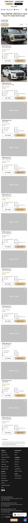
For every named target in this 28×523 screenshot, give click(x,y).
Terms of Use (18, 478)
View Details (8, 60)
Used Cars (3, 478)
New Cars (3, 473)
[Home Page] (14, 1)
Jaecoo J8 (3, 464)
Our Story (17, 466)
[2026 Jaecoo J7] (14, 147)
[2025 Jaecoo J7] (14, 36)
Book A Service (18, 4)
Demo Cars (3, 475)
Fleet (2, 487)
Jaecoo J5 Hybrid (5, 457)
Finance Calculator (5, 485)
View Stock (9, 4)
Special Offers (4, 480)
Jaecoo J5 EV (4, 454)
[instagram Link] (4, 490)
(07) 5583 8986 (7, 499)
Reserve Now (20, 60)
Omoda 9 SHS (4, 469)
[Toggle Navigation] (26, 9)
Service (16, 452)
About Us (17, 461)
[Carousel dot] (13, 43)
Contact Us (17, 459)
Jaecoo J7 (3, 459)
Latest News (17, 468)
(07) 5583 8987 (7, 505)
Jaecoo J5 (3, 452)
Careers (16, 464)
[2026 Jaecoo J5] (14, 333)
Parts (16, 454)
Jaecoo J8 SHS (4, 466)
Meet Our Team (18, 471)
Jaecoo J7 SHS (4, 462)
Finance (3, 483)
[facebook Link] (2, 490)
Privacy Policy (18, 475)
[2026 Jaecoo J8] (14, 73)
